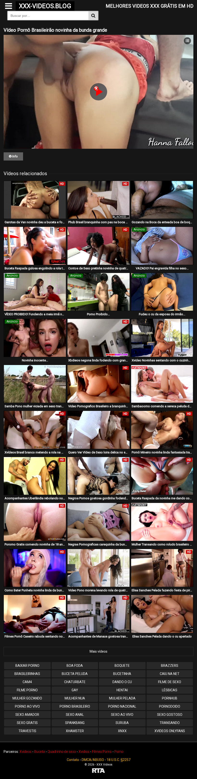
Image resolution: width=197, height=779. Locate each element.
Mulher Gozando (27, 698)
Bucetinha (122, 674)
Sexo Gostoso (169, 715)
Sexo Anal (75, 715)
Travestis (27, 731)
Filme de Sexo (169, 682)
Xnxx (122, 731)
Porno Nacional (122, 706)
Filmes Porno (102, 752)
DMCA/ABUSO (93, 760)
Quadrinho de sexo (62, 752)
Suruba (122, 723)
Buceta (39, 752)
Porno (118, 752)
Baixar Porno (27, 666)
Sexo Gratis (27, 723)
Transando (170, 723)
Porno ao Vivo (27, 706)
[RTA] (98, 771)
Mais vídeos (98, 651)
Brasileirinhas (27, 674)
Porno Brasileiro (75, 706)
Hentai (122, 690)
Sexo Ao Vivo (122, 715)
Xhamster (75, 731)
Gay (75, 690)
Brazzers (169, 666)
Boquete (122, 666)
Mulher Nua (75, 698)
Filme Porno (27, 690)
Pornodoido (169, 706)
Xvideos (25, 752)
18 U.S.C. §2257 (118, 760)
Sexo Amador (27, 715)
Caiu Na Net (169, 674)
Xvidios (84, 752)
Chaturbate (75, 682)
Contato (73, 760)
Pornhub (169, 698)
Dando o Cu (122, 682)
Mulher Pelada (122, 698)
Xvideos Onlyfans (169, 731)
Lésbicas (169, 690)
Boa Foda (75, 666)
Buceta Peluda (75, 674)
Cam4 (27, 682)
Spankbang (75, 723)
